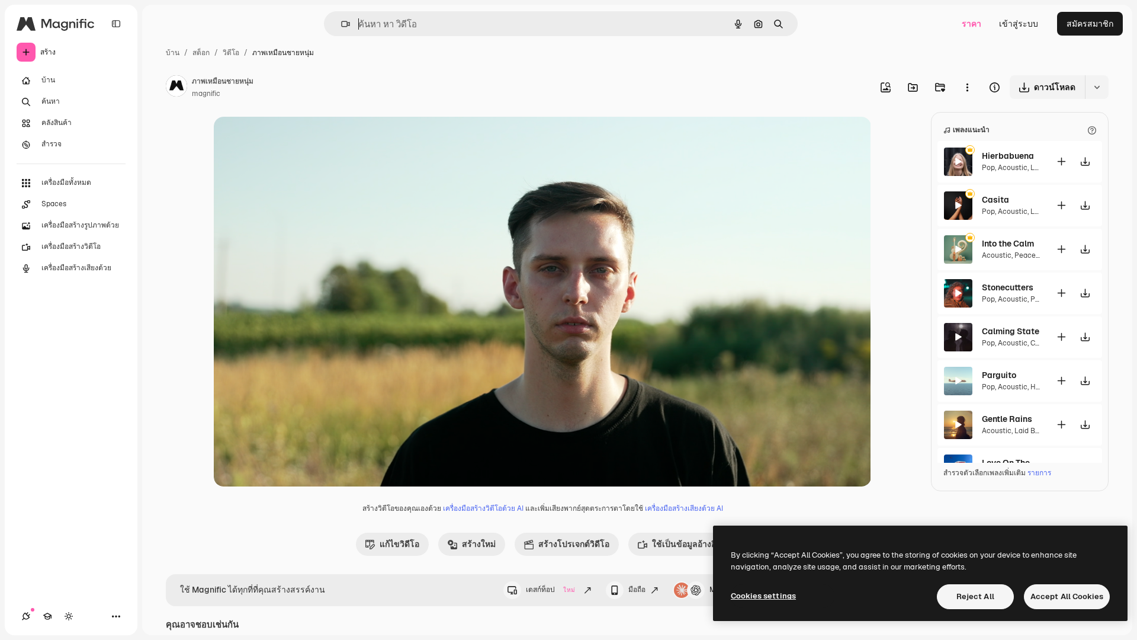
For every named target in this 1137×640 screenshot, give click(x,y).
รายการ (1039, 473)
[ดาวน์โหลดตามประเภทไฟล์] (1097, 87)
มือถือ (636, 589)
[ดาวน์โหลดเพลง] (1085, 161)
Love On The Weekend (1011, 462)
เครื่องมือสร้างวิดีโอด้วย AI (483, 508)
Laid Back (1031, 431)
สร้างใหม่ (479, 544)
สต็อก (201, 52)
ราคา (971, 23)
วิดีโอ (231, 52)
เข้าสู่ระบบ (1018, 23)
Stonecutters (1007, 287)
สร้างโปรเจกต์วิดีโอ (573, 544)
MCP (717, 589)
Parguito (999, 375)
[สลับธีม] (68, 616)
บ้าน (172, 52)
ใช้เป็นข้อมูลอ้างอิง (686, 544)
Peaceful (1029, 255)
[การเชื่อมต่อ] (26, 616)
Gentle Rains (1007, 419)
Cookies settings (763, 596)
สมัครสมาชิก (1090, 23)
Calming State (1010, 331)
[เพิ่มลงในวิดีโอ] (1061, 161)
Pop (988, 167)
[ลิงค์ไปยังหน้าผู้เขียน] (176, 87)
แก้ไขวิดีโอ (399, 544)
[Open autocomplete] (341, 24)
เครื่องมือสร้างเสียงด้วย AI (684, 508)
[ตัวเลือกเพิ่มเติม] (967, 87)
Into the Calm (1008, 243)
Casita (995, 199)
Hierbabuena (1008, 156)
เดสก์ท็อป (550, 589)
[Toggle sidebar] (116, 23)
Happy (1040, 387)
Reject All (975, 596)
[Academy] (47, 616)
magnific (206, 93)
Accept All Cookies (1066, 596)
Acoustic (1012, 167)
